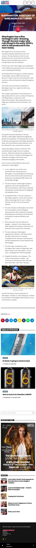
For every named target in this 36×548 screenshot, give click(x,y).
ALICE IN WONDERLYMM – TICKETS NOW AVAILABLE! (19, 489)
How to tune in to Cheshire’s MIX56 (17, 394)
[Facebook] (5, 539)
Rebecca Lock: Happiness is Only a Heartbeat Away (20, 504)
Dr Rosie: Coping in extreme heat (16, 361)
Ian (9, 314)
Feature (17, 12)
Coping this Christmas (16, 496)
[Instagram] (3, 539)
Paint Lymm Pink (14, 512)
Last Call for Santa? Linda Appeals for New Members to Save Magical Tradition (21, 481)
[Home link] (5, 3)
